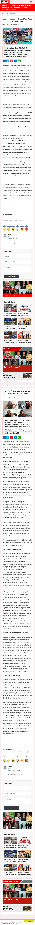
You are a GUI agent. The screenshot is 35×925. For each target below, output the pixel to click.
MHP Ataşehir (13, 220)
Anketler (28, 5)
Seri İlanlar (25, 7)
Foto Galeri (6, 5)
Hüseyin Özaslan (24, 217)
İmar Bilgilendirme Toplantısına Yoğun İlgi (9, 328)
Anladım (29, 921)
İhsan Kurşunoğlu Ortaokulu (11, 217)
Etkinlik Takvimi (6, 9)
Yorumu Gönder (11, 276)
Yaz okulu (21, 220)
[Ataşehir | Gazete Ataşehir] (5, 2)
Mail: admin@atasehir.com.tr (15, 243)
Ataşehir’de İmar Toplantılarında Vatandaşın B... (23, 315)
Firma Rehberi (16, 7)
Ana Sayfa (5, 13)
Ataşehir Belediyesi (8, 751)
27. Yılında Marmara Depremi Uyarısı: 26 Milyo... (10, 315)
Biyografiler (15, 9)
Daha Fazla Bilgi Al (14, 923)
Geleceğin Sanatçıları (21, 751)
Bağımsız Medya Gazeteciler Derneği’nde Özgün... (24, 328)
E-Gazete (21, 5)
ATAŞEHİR (12, 13)
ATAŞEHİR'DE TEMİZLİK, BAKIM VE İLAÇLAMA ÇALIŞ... (10, 342)
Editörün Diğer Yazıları (14, 239)
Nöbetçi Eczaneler (7, 7)
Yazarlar (13, 5)
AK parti (6, 220)
